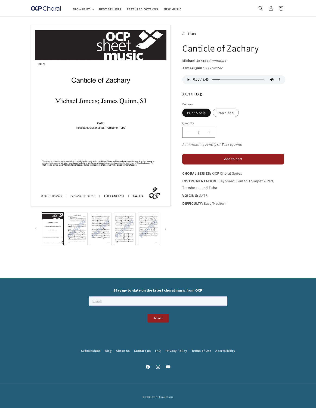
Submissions (91, 351)
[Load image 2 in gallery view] (76, 229)
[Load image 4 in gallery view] (124, 229)
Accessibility (225, 351)
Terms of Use (201, 351)
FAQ (158, 351)
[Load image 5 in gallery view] (148, 229)
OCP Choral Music (162, 397)
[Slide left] (36, 229)
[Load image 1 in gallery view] (53, 229)
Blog (108, 351)
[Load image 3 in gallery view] (101, 229)
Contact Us (142, 351)
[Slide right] (166, 229)
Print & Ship (196, 113)
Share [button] (192, 33)
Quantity (188, 123)
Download (226, 113)
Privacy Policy (176, 351)
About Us (123, 351)
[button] (83, 9)
